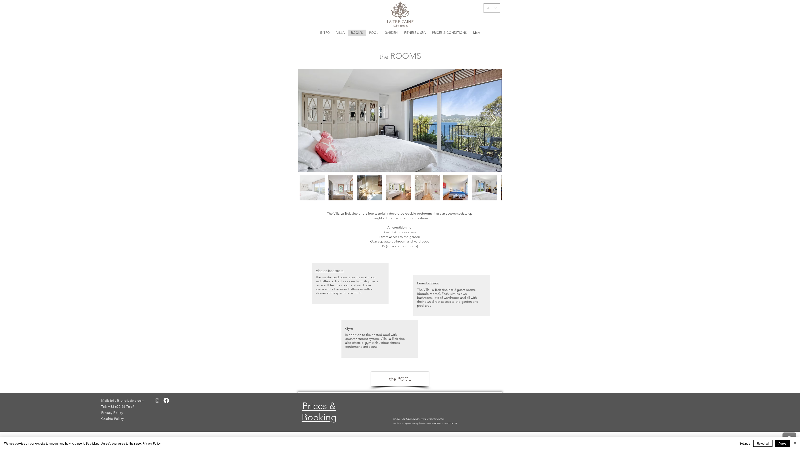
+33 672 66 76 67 (121, 407)
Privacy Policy (151, 443)
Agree (782, 443)
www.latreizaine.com (432, 418)
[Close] (795, 443)
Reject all (763, 443)
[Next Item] (494, 120)
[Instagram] (157, 400)
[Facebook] (166, 400)
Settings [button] (744, 443)
